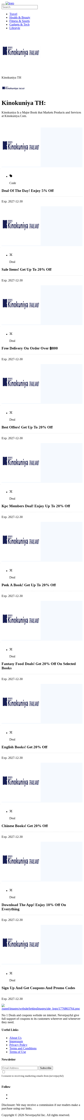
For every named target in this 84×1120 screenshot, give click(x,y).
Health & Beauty (19, 17)
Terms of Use (17, 1051)
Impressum (16, 1041)
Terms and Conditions (23, 1048)
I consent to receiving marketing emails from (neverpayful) (32, 1076)
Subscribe (45, 1068)
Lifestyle (14, 28)
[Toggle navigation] (3, 4)
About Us (15, 1037)
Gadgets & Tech (19, 24)
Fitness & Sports (19, 21)
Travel (13, 14)
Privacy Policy (18, 1044)
